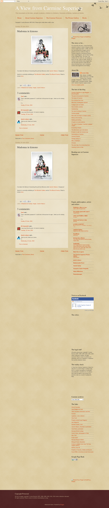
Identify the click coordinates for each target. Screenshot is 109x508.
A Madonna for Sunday (26, 87)
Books (84, 18)
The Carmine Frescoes (54, 18)
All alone (74, 143)
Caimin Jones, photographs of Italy (80, 433)
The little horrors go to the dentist (80, 130)
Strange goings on (76, 138)
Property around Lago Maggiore (79, 420)
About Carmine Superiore (34, 18)
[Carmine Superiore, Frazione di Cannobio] (74, 307)
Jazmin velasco (25, 119)
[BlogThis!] (25, 85)
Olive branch (76, 257)
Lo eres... (75, 217)
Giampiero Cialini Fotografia (80, 268)
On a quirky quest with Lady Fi (81, 211)
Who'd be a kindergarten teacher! (80, 102)
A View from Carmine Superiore (49, 7)
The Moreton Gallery (39, 74)
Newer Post (19, 135)
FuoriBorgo (76, 233)
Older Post (64, 135)
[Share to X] (27, 85)
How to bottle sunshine (77, 107)
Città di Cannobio (76, 407)
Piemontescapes (77, 274)
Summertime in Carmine (77, 134)
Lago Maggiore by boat (77, 409)
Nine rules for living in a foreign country (81, 115)
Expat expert (75, 437)
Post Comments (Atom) (28, 138)
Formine (74, 413)
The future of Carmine (77, 98)
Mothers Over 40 (76, 447)
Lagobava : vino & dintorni (78, 416)
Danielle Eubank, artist (77, 424)
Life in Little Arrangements (79, 208)
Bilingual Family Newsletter (78, 442)
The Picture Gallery (72, 18)
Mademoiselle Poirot (78, 263)
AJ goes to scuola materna (78, 122)
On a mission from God (77, 100)
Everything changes (76, 127)
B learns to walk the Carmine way (80, 132)
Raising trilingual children (78, 439)
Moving (75, 221)
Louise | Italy (85, 73)
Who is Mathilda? (76, 140)
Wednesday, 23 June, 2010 (27, 125)
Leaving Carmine (76, 136)
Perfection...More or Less (80, 207)
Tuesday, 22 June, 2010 (27, 114)
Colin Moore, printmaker (77, 429)
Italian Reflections (78, 271)
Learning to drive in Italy (77, 147)
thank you (75, 235)
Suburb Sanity (77, 265)
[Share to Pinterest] (30, 85)
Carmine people (75, 113)
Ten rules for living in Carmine (79, 111)
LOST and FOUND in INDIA (80, 215)
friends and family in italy (80, 220)
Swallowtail (76, 243)
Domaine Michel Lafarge (77, 431)
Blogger (62, 504)
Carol (22, 96)
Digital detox (76, 213)
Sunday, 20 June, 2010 (26, 105)
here (22, 76)
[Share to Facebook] (28, 85)
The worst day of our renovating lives (81, 145)
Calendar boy (75, 109)
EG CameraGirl (25, 110)
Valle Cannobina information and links (81, 411)
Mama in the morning (77, 117)
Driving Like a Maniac (79, 238)
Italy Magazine (75, 422)
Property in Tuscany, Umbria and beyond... (82, 449)
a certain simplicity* (78, 224)
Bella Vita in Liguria (78, 252)
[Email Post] (20, 85)
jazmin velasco (77, 260)
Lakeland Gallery (77, 229)
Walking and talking (76, 120)
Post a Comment (23, 128)
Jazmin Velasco (53, 71)
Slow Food (74, 418)
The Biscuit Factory (55, 74)
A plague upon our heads (78, 104)
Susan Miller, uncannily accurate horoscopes (83, 452)
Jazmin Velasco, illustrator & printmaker (81, 426)
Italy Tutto (74, 435)
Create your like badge (89, 310)
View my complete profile (78, 85)
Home (19, 18)
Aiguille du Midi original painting (80, 231)
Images (34, 87)
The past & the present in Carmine (80, 96)
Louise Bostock (77, 301)
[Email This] (23, 85)
